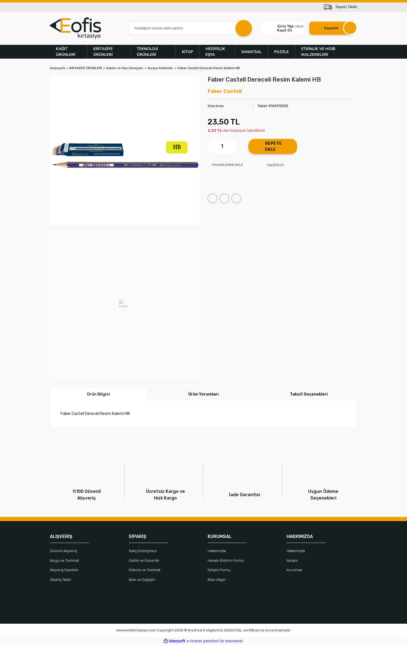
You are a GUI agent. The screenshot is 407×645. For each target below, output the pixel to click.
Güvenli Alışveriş (63, 551)
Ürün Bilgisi (98, 394)
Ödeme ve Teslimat (144, 570)
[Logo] (75, 28)
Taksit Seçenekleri (309, 394)
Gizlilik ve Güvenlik (144, 560)
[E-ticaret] (203, 641)
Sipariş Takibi (60, 580)
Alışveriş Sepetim (64, 570)
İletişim (292, 560)
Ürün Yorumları (203, 394)
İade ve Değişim (142, 580)
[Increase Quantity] (232, 146)
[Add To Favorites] (225, 164)
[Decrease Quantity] (212, 146)
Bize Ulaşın (217, 580)
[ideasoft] (174, 641)
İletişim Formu (219, 570)
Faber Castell (225, 91)
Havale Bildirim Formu (226, 560)
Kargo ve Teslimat (64, 560)
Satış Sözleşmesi (143, 551)
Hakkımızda (217, 551)
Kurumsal (294, 570)
